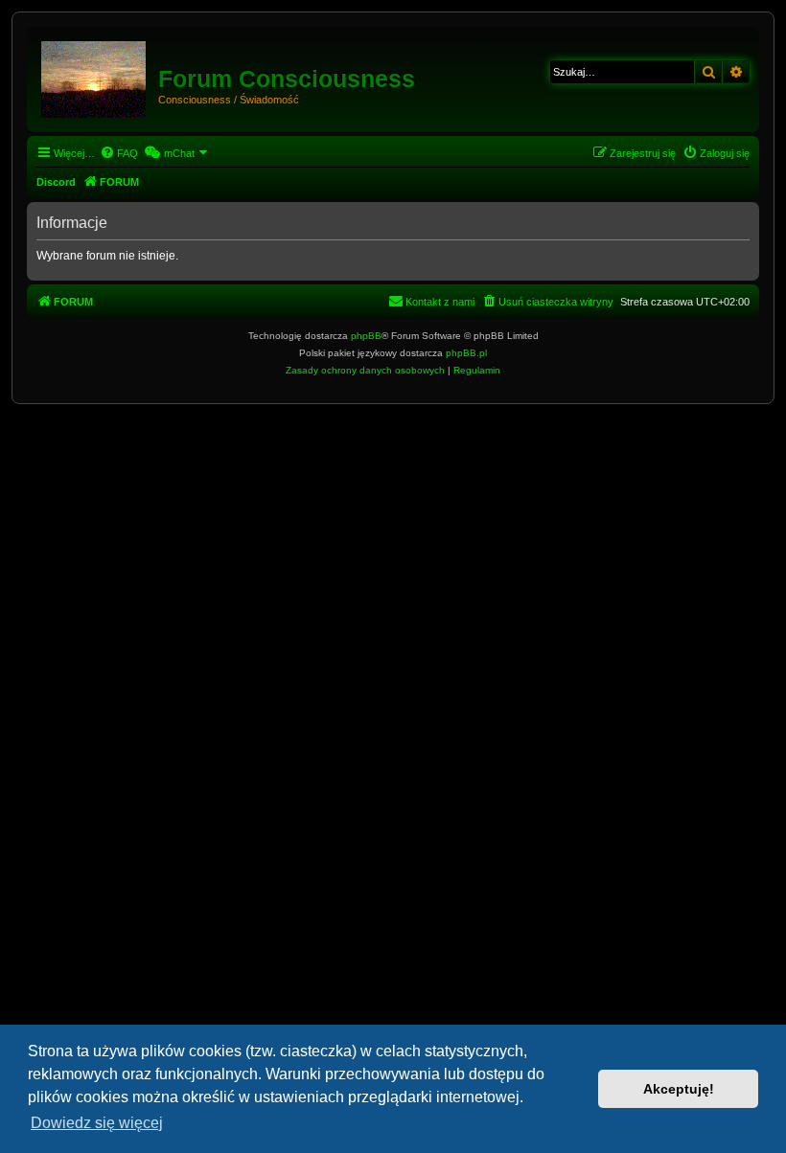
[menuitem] (119, 153)
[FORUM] (95, 76)
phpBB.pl (466, 353)
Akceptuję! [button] (678, 1088)
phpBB (366, 335)
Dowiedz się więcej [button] (97, 1123)
